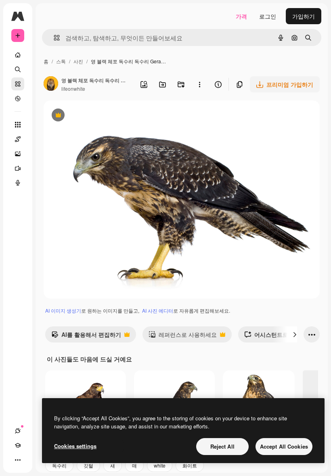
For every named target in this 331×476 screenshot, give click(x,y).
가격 (241, 16)
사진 (78, 61)
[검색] (17, 69)
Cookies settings (75, 446)
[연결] (17, 430)
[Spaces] (17, 139)
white (160, 465)
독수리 (59, 465)
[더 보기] (17, 459)
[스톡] (17, 83)
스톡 (61, 61)
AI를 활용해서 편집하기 (86, 336)
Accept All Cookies (284, 446)
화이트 (189, 465)
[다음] (294, 334)
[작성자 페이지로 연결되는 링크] (51, 84)
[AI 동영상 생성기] (17, 168)
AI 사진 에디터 (157, 310)
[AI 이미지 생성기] (17, 153)
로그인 (267, 16)
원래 (90, 116)
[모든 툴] (17, 124)
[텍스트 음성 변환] (17, 182)
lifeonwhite (73, 88)
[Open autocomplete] (53, 38)
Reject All (222, 446)
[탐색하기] (17, 98)
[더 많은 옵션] (199, 84)
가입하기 (303, 16)
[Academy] (17, 445)
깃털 (88, 465)
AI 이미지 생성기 (63, 310)
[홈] (17, 54)
